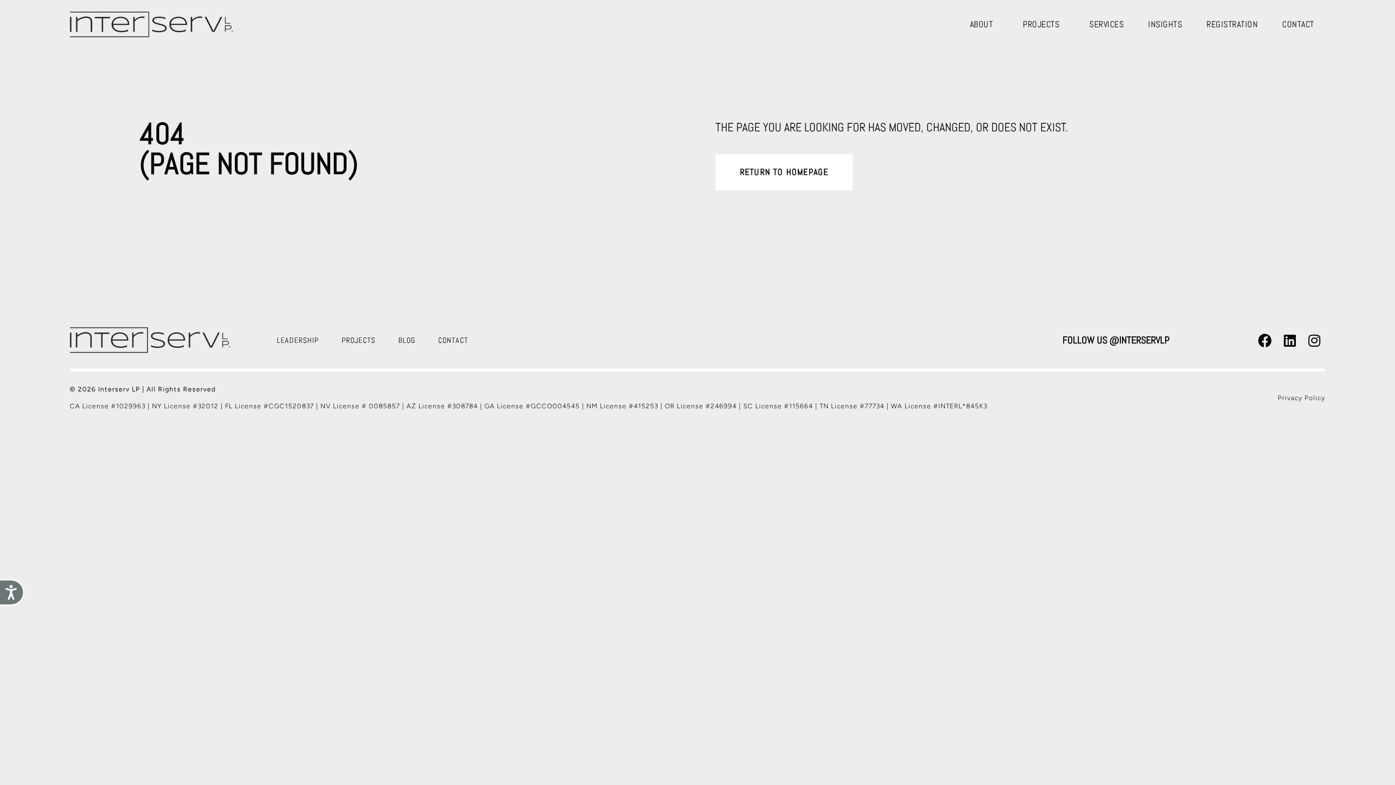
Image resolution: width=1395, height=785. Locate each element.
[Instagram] (1314, 340)
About (981, 24)
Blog (406, 340)
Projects (1041, 24)
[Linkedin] (1290, 340)
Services (1106, 24)
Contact (1298, 24)
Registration (1232, 24)
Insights (1165, 24)
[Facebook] (1265, 340)
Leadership (298, 340)
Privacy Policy (1301, 398)
